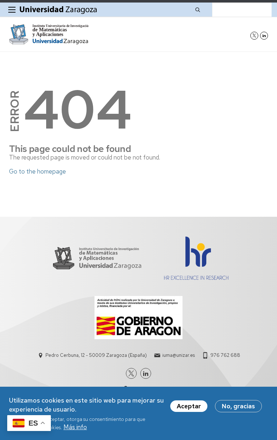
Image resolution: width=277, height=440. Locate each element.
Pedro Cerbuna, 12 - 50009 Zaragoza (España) (96, 355)
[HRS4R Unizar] (196, 278)
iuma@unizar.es (178, 355)
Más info (75, 427)
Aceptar (189, 406)
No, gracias (238, 406)
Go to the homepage (37, 171)
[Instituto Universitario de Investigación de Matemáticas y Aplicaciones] (49, 34)
